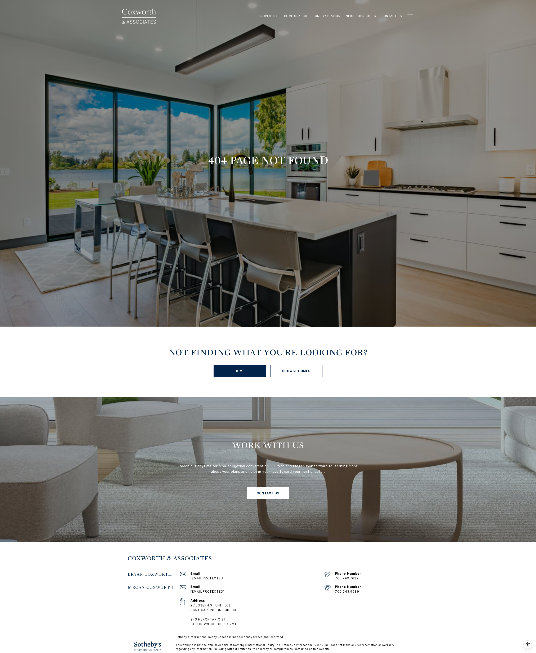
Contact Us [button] (268, 493)
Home (240, 371)
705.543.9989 (347, 591)
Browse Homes (296, 371)
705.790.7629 (347, 578)
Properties (269, 16)
